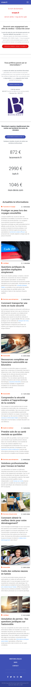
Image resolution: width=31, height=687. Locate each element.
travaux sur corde (18, 481)
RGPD (15, 662)
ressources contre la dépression (10, 449)
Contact (15, 666)
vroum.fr (15, 13)
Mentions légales (15, 659)
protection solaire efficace (17, 232)
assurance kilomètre (15, 382)
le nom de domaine (15, 9)
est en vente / (16, 17)
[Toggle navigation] (27, 2)
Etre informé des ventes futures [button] (14, 136)
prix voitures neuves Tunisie (8, 587)
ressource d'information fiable (9, 418)
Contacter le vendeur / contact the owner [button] (14, 46)
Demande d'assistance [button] (14, 84)
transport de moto (23, 321)
